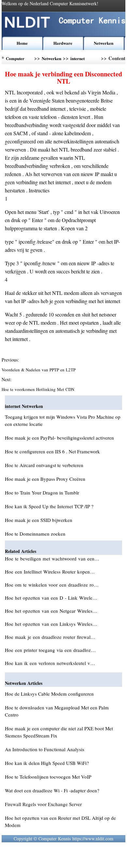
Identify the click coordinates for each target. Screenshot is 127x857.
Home (22, 43)
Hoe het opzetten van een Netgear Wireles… (51, 610)
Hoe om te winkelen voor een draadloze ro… (52, 584)
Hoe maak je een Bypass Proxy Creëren (45, 479)
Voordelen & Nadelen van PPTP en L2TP (39, 370)
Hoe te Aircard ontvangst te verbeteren (44, 465)
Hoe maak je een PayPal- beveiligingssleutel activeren (59, 437)
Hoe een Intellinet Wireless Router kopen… (50, 571)
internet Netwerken (80, 59)
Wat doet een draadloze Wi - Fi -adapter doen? (52, 790)
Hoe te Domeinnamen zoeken (35, 533)
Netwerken (103, 43)
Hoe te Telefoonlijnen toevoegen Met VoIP (48, 776)
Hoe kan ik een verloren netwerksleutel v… (50, 663)
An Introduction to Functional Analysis (44, 749)
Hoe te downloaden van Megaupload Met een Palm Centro (57, 711)
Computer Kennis (15, 59)
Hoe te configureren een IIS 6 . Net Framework (52, 451)
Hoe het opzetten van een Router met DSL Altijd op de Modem (60, 821)
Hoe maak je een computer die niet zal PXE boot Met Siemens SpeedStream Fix (59, 732)
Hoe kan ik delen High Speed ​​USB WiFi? (47, 763)
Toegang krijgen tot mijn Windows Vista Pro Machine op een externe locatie (62, 420)
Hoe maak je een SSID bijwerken (38, 520)
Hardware (62, 43)
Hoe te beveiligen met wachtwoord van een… (52, 558)
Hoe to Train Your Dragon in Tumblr (42, 492)
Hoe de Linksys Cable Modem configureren (49, 693)
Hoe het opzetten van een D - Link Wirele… (51, 597)
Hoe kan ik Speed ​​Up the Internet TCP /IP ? (49, 506)
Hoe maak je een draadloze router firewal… (50, 637)
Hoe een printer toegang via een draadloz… (50, 650)
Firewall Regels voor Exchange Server (43, 804)
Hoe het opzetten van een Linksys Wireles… (51, 624)
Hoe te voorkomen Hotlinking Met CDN (39, 389)
